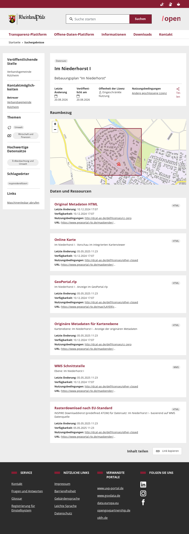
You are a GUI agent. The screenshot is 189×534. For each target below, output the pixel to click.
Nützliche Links (76, 473)
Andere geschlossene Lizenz (149, 93)
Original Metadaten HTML (76, 204)
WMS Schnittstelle (69, 366)
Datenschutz (63, 513)
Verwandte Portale (115, 475)
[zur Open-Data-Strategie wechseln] (171, 18)
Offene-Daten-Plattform (74, 34)
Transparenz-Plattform (28, 34)
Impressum (62, 484)
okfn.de (102, 518)
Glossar (16, 499)
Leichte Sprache (65, 506)
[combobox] (97, 19)
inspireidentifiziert (18, 183)
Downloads (142, 34)
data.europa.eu (108, 503)
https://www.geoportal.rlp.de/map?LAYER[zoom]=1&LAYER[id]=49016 (103, 306)
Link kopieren (170, 451)
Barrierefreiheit (65, 491)
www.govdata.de (108, 496)
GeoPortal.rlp (65, 282)
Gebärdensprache (67, 499)
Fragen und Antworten (27, 491)
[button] (55, 124)
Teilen (178, 94)
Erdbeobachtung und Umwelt (23, 162)
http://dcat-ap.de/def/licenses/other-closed (111, 260)
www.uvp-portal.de (110, 488)
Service (26, 473)
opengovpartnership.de (113, 510)
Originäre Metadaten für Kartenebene (86, 324)
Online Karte (65, 240)
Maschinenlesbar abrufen (23, 202)
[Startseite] (27, 18)
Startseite (14, 42)
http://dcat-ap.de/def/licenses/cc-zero (108, 218)
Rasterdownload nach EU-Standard (83, 408)
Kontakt (166, 34)
